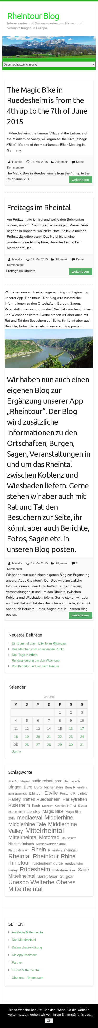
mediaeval (29, 818)
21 (49, 737)
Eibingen (35, 793)
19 (27, 737)
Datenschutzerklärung (27, 947)
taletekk (17, 162)
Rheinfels (55, 850)
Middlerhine (58, 817)
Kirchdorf (47, 805)
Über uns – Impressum (27, 977)
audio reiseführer (47, 781)
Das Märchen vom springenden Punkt (38, 649)
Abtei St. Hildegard (18, 781)
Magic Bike (53, 811)
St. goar (67, 876)
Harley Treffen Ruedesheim (34, 799)
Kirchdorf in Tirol (65, 805)
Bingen (15, 787)
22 (60, 737)
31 (82, 745)
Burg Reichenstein (48, 787)
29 (60, 745)
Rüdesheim (35, 869)
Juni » (16, 751)
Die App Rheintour (24, 955)
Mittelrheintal (44, 830)
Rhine (68, 856)
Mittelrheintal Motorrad (33, 837)
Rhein (38, 849)
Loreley (33, 811)
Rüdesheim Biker (64, 870)
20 (38, 737)
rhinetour (19, 863)
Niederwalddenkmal (51, 844)
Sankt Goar (47, 876)
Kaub (36, 805)
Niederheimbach (21, 844)
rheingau (71, 850)
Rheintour (46, 856)
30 (71, 745)
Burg (28, 787)
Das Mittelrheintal (24, 940)
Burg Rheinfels (76, 787)
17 (82, 728)
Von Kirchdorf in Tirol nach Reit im (35, 666)
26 (27, 745)
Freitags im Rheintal (38, 207)
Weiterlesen (80, 180)
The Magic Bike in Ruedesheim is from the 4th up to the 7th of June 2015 (47, 105)
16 (71, 728)
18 (16, 737)
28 (49, 745)
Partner (17, 962)
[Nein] (92, 1016)
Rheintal (19, 856)
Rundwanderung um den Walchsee (35, 660)
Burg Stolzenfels (17, 793)
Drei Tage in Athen (24, 655)
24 (82, 737)
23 (71, 737)
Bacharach (72, 781)
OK (49, 1021)
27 (38, 745)
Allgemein (62, 162)
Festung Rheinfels (73, 793)
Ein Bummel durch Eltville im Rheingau (39, 643)
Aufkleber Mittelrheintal (28, 932)
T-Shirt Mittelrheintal (25, 970)
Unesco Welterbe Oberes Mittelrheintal (42, 885)
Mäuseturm (69, 838)
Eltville (51, 793)
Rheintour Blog (33, 16)
